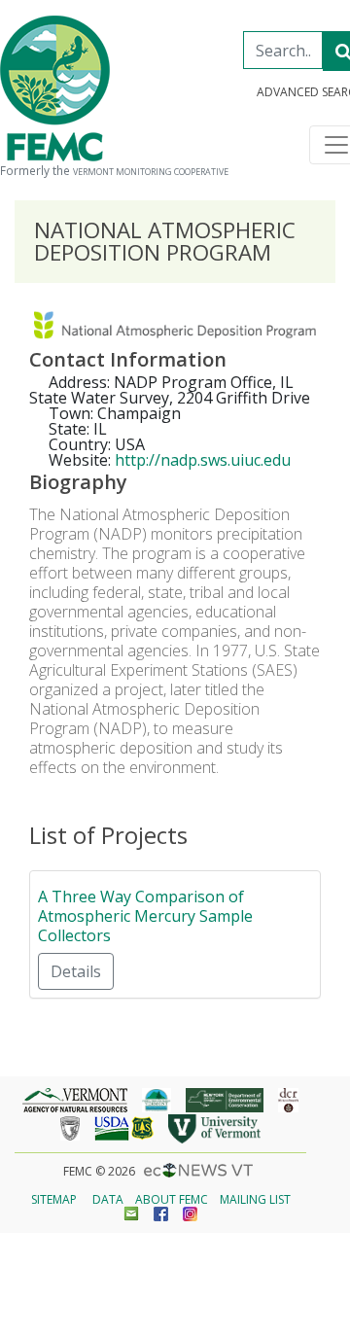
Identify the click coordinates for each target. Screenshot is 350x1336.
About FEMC (171, 1199)
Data (107, 1199)
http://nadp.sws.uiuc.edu (203, 460)
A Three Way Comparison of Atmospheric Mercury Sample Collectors (145, 916)
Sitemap (54, 1199)
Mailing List (255, 1199)
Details (76, 971)
